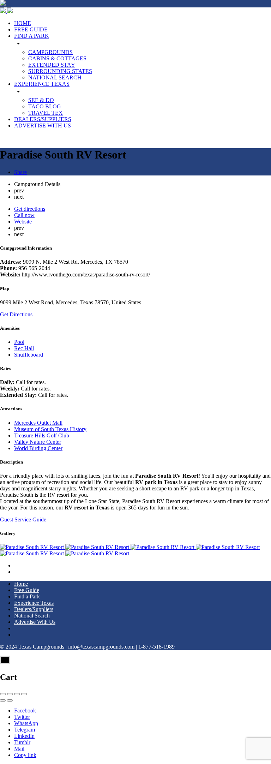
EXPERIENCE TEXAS (42, 84)
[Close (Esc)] (3, 694)
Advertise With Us (34, 622)
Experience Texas (34, 603)
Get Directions (16, 314)
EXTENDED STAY (51, 65)
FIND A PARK (31, 36)
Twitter (22, 717)
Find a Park (27, 596)
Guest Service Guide (23, 520)
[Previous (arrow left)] (3, 700)
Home (21, 584)
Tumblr (22, 742)
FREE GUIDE (31, 29)
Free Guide (26, 590)
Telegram (24, 730)
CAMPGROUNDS (50, 52)
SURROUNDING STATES (60, 71)
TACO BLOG (44, 106)
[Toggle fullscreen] (17, 694)
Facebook (25, 711)
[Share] (10, 694)
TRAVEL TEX (45, 113)
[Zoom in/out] (24, 694)
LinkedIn (24, 736)
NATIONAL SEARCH (55, 77)
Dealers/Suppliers (33, 609)
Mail (19, 749)
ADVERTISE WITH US (42, 126)
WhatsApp (26, 723)
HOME (22, 23)
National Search (32, 616)
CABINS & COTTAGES (57, 58)
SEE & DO (41, 100)
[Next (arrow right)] (10, 700)
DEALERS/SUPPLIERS (42, 119)
